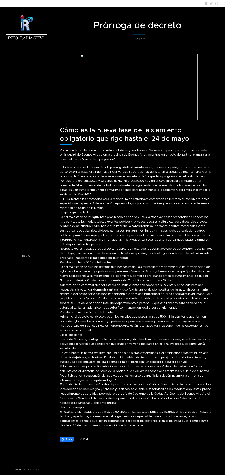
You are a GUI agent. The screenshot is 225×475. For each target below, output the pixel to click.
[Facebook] (206, 3)
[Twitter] (211, 3)
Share (68, 439)
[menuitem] (26, 256)
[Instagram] (216, 3)
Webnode (33, 469)
